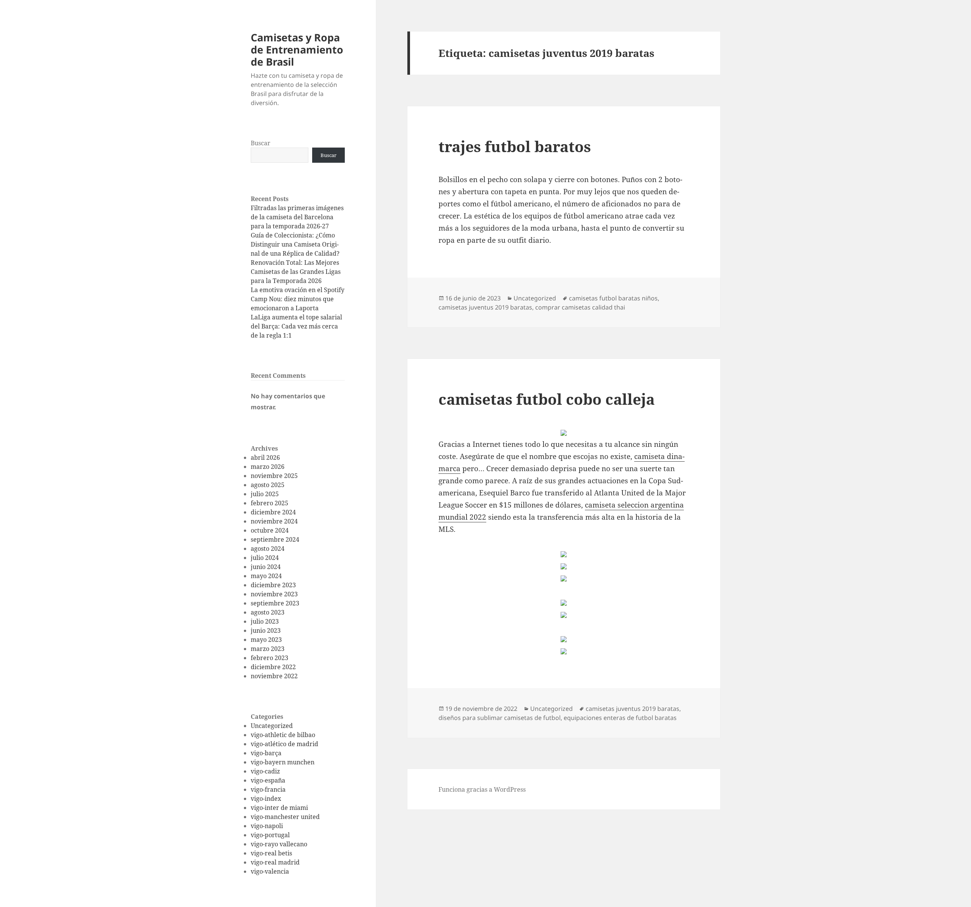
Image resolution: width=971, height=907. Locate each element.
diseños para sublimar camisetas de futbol (499, 718)
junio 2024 (266, 567)
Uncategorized (272, 726)
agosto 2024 (267, 548)
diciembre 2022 (273, 667)
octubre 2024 (270, 530)
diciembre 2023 (273, 585)
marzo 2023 (267, 648)
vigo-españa (268, 780)
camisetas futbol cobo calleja (546, 399)
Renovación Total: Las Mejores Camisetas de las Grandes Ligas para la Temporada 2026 (296, 271)
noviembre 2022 (274, 676)
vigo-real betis (271, 853)
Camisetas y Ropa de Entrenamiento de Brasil (297, 49)
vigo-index (266, 798)
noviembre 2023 (274, 594)
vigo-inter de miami (279, 807)
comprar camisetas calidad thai (580, 307)
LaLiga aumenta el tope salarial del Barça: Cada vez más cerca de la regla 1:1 (296, 326)
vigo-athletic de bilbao (283, 735)
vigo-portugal (270, 835)
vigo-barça (266, 753)
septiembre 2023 (275, 603)
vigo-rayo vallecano (279, 844)
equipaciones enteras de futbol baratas (620, 718)
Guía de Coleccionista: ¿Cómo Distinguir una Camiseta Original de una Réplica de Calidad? (295, 244)
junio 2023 (266, 630)
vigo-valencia (270, 871)
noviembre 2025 (274, 476)
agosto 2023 (267, 612)
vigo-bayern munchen (282, 762)
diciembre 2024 (273, 512)
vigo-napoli (267, 826)
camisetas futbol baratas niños (613, 298)
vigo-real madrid (275, 862)
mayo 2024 (266, 576)
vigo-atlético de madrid (284, 744)
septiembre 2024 (275, 539)
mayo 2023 (266, 639)
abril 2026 (265, 457)
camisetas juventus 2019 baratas (485, 307)
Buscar (260, 143)
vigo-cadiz (265, 771)
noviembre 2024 (274, 521)
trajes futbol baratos (514, 146)
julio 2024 (265, 557)
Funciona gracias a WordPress (482, 789)
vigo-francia (268, 789)
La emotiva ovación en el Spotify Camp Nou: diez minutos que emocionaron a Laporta (297, 299)
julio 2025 (265, 494)
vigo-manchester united (285, 817)
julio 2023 (265, 621)
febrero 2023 (269, 658)
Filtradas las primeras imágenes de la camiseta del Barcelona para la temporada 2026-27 (297, 217)
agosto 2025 (267, 485)
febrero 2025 (269, 503)
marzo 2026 (267, 466)
